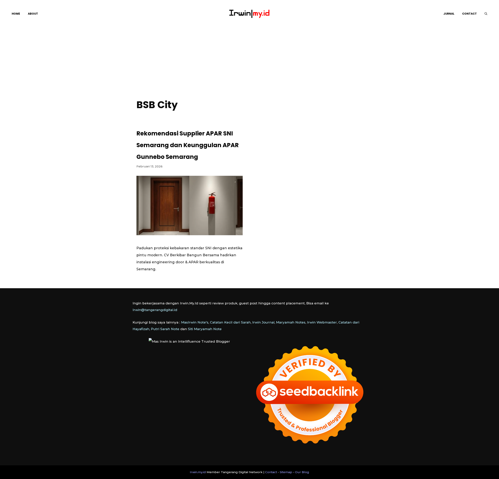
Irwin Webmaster (322, 322)
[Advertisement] (249, 66)
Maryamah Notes (290, 322)
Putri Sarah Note (165, 329)
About (33, 14)
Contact (469, 14)
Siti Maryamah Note (205, 329)
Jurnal (448, 14)
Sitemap (286, 472)
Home (16, 14)
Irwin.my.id (198, 472)
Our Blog (302, 472)
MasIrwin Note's (194, 322)
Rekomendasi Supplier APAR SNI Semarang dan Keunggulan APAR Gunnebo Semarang (187, 145)
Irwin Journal (263, 322)
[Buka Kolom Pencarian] (486, 13)
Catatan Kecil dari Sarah (230, 322)
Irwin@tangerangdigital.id (155, 310)
